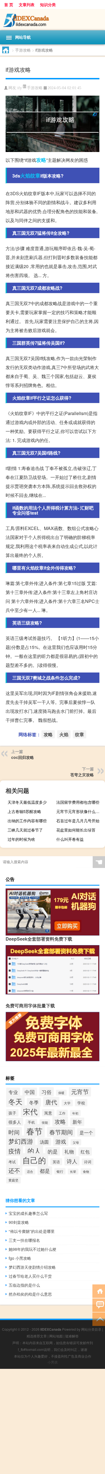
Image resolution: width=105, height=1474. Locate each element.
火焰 (25, 175)
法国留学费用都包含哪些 (77, 802)
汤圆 (44, 1142)
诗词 (87, 1161)
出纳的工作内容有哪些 (27, 820)
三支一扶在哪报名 (24, 1240)
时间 (14, 1132)
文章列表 (26, 4)
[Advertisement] (52, 1421)
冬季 (34, 1102)
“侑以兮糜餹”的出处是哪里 (32, 1231)
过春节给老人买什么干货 (30, 1276)
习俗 (46, 1091)
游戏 (60, 1141)
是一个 (86, 1132)
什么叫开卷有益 (70, 839)
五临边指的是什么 (24, 1285)
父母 (76, 1142)
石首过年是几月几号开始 (77, 820)
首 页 (8, 4)
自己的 (34, 1160)
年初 (75, 1113)
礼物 (69, 1151)
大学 (67, 1103)
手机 (31, 1122)
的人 (34, 1150)
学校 (81, 1103)
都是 (45, 1170)
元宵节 (80, 1091)
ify (19, 88)
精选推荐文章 (37, 1335)
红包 (85, 1151)
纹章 (35, 175)
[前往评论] (98, 1304)
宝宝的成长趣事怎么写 (28, 1213)
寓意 (48, 1113)
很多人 (14, 1122)
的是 (53, 1151)
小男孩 (53, 1362)
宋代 (30, 1111)
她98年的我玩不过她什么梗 (32, 1249)
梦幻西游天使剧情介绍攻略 (32, 1267)
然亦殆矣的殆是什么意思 (30, 1294)
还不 (14, 1170)
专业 (13, 1091)
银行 (60, 1171)
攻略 (41, 159)
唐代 (51, 1102)
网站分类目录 (91, 1329)
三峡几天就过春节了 (25, 830)
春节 (34, 1131)
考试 (12, 1161)
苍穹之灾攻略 (82, 774)
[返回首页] (98, 1290)
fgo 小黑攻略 (20, 1258)
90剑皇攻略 (19, 1222)
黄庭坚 (13, 1180)
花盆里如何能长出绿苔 (75, 830)
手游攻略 (23, 50)
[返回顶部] (98, 1318)
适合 (30, 1171)
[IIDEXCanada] (52, 19)
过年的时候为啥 (21, 839)
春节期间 (61, 1132)
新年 (77, 1121)
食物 (86, 1171)
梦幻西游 (20, 1140)
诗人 (72, 1161)
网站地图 (56, 1335)
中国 (30, 1091)
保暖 (61, 1093)
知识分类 (48, 4)
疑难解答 (72, 1335)
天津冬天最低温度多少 (27, 802)
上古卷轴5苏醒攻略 (24, 811)
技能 (45, 1122)
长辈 (73, 1171)
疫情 (14, 1150)
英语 (56, 1161)
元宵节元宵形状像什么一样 (79, 811)
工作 (62, 1113)
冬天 (15, 1101)
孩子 (12, 1113)
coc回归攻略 (22, 757)
